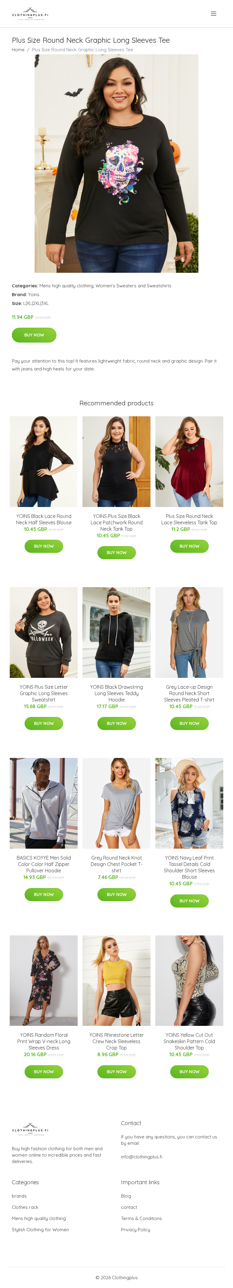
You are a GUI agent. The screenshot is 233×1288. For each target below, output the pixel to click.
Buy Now (34, 335)
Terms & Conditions (141, 1218)
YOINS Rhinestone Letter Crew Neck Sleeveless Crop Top (116, 1041)
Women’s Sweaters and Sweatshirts (133, 286)
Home (18, 49)
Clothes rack (25, 1207)
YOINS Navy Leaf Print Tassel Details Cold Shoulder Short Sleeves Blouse (189, 867)
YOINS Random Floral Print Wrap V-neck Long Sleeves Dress (43, 1041)
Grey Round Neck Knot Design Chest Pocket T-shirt (117, 864)
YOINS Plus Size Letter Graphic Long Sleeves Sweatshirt (44, 693)
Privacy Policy (135, 1229)
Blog (126, 1196)
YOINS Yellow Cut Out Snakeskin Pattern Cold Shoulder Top (189, 1041)
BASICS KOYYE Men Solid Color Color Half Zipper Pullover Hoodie (44, 864)
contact (129, 1207)
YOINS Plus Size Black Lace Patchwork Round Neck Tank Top (117, 522)
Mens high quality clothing (66, 286)
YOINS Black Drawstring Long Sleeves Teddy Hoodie (116, 693)
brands (19, 1196)
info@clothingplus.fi (141, 1157)
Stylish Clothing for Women (40, 1229)
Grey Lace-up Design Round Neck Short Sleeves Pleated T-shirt (189, 693)
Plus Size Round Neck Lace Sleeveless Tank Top (189, 519)
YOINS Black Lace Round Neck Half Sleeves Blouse (44, 519)
